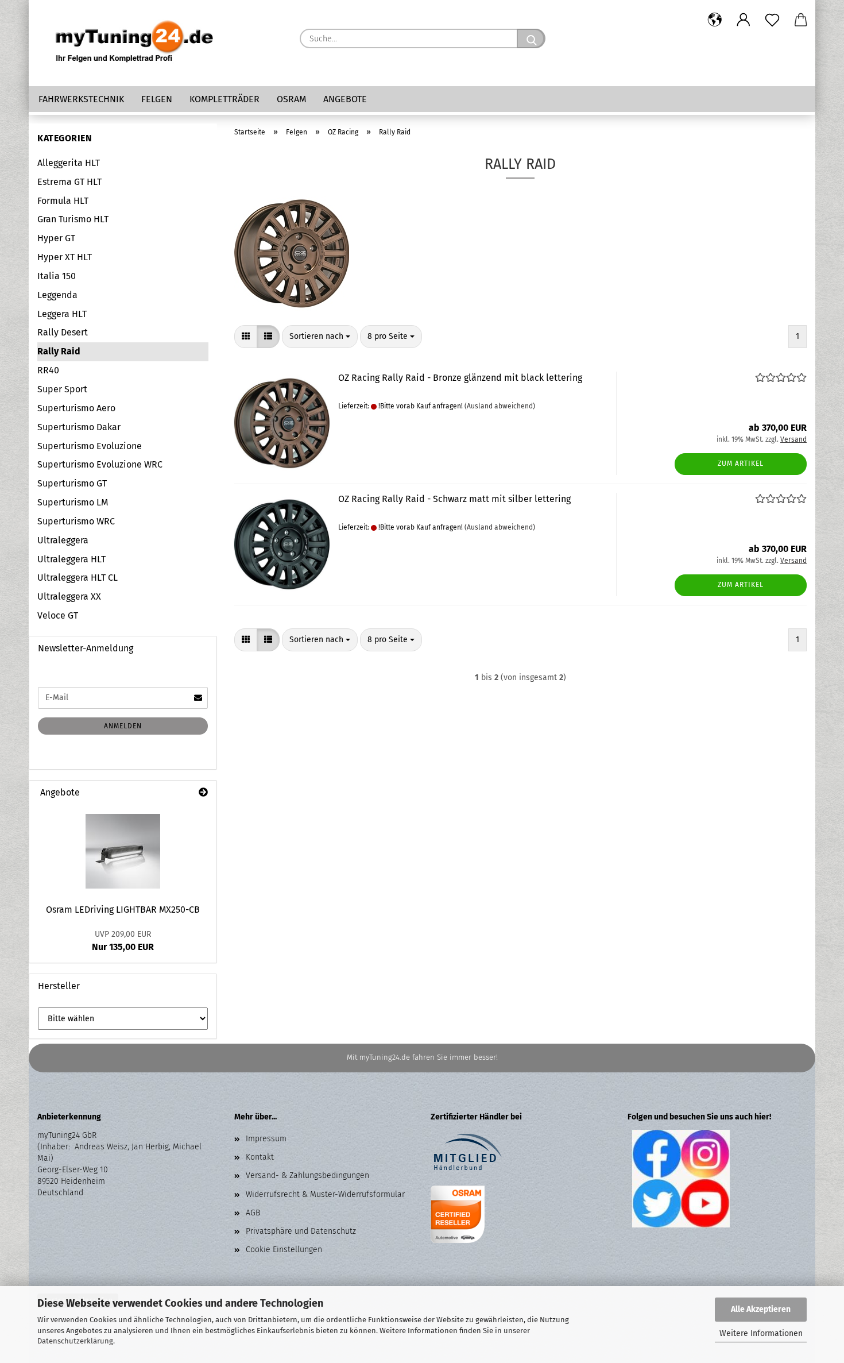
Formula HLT (62, 200)
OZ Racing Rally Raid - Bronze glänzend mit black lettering (460, 377)
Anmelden (123, 726)
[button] (714, 20)
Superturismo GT (72, 483)
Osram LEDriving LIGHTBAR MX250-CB (123, 909)
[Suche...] (531, 38)
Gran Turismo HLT (73, 219)
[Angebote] (203, 793)
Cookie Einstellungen (284, 1249)
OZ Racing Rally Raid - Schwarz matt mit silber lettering (454, 498)
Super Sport (62, 389)
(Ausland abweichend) (499, 406)
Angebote (345, 99)
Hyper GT (56, 238)
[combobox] (320, 336)
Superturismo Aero (76, 408)
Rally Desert (62, 332)
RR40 (48, 370)
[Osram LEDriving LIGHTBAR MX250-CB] (123, 851)
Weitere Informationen (761, 1333)
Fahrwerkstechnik (81, 99)
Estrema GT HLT (69, 181)
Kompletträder (224, 99)
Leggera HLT (62, 313)
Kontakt (260, 1157)
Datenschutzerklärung (75, 1341)
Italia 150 (56, 276)
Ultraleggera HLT (71, 559)
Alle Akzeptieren (761, 1309)
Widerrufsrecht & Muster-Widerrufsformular (325, 1194)
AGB (253, 1213)
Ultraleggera (62, 540)
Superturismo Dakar (79, 427)
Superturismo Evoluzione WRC (99, 464)
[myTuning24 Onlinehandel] (135, 43)
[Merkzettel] (772, 20)
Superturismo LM (72, 502)
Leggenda (57, 294)
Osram (291, 99)
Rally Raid (58, 351)
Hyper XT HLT (64, 257)
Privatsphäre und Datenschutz (301, 1231)
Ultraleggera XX (69, 596)
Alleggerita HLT (68, 162)
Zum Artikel (741, 464)
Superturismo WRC (76, 521)
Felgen (156, 99)
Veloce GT (57, 615)
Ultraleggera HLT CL (77, 577)
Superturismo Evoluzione (89, 446)
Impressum (266, 1139)
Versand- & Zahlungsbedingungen (307, 1175)
